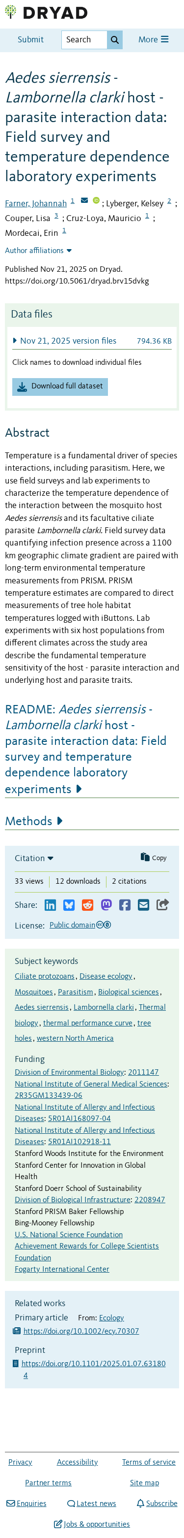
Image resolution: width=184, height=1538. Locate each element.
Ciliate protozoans (45, 977)
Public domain (72, 925)
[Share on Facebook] (125, 905)
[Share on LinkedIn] (50, 905)
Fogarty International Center (62, 1270)
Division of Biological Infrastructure (73, 1200)
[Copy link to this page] (163, 905)
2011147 (143, 1073)
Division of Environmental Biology (69, 1073)
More (149, 40)
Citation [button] (30, 858)
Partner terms (48, 1483)
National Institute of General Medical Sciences (91, 1085)
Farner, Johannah (36, 203)
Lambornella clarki (104, 1008)
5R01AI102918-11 (79, 1142)
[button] (92, 341)
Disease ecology (105, 977)
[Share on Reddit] (87, 905)
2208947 (149, 1200)
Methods (29, 821)
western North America (75, 1039)
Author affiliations (34, 251)
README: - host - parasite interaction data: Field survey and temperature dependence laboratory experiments (86, 750)
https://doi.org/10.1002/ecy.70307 (81, 1332)
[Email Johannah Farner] (84, 201)
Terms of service (149, 1463)
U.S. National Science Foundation (69, 1235)
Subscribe (161, 1504)
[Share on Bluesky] (69, 905)
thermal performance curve (87, 1023)
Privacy (20, 1463)
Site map (144, 1483)
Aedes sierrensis (42, 1008)
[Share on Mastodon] (106, 905)
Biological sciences (128, 992)
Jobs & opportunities (97, 1525)
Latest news (96, 1504)
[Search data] (115, 40)
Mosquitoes (34, 992)
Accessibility (77, 1463)
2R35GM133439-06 (48, 1096)
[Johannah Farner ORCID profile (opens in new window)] (96, 201)
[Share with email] (143, 905)
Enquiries (31, 1504)
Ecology (111, 1318)
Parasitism (75, 992)
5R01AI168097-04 (79, 1119)
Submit (31, 40)
